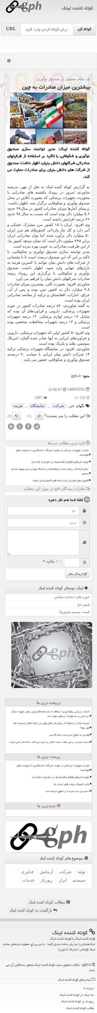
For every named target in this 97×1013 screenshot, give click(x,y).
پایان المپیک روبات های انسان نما (71, 784)
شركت (58, 406)
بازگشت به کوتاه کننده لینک (31, 910)
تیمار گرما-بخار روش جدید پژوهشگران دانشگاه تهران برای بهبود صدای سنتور (50, 471)
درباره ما (89, 988)
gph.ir (76, 376)
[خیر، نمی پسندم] (16, 416)
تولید (81, 871)
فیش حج (83, 604)
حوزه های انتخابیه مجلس (72, 597)
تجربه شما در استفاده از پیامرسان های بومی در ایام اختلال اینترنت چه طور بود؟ (51, 725)
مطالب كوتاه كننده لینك (80, 1008)
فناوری (27, 871)
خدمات (28, 880)
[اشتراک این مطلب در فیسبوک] (28, 426)
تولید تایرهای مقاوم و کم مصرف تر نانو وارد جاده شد (60, 462)
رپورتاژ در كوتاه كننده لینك (77, 1001)
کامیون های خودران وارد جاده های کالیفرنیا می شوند (61, 480)
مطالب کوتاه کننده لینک (47, 902)
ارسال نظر (76, 574)
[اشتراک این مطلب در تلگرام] (37, 426)
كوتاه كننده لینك (77, 8)
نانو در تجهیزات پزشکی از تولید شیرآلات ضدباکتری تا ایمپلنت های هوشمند (52, 453)
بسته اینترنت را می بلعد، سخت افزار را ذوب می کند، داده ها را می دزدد (49, 742)
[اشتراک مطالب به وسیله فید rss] (11, 426)
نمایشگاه (37, 406)
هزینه (18, 406)
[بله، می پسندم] (39, 416)
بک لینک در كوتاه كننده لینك (76, 995)
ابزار (63, 880)
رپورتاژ (47, 880)
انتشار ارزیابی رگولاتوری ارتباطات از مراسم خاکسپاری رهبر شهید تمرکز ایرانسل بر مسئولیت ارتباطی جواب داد (50, 714)
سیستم (78, 880)
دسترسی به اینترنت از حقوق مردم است (67, 791)
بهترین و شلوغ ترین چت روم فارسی (69, 734)
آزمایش (46, 871)
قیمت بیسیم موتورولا (74, 612)
